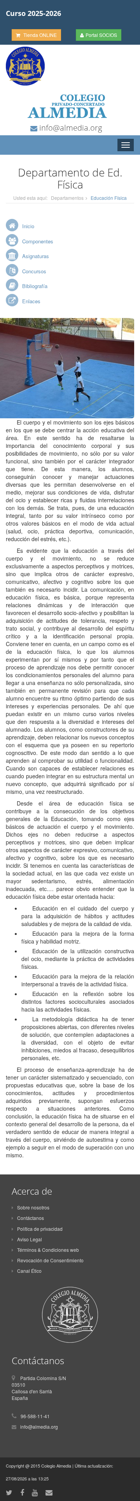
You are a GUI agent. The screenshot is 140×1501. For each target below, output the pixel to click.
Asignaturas (35, 256)
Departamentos (67, 197)
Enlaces (31, 301)
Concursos (34, 271)
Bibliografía (34, 286)
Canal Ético (29, 1270)
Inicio (28, 226)
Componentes (37, 241)
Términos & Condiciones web (48, 1249)
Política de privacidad (40, 1228)
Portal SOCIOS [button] (101, 34)
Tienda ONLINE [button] (39, 34)
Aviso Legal (29, 1239)
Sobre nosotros (33, 1207)
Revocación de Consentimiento (50, 1260)
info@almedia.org (69, 127)
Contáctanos (30, 1217)
